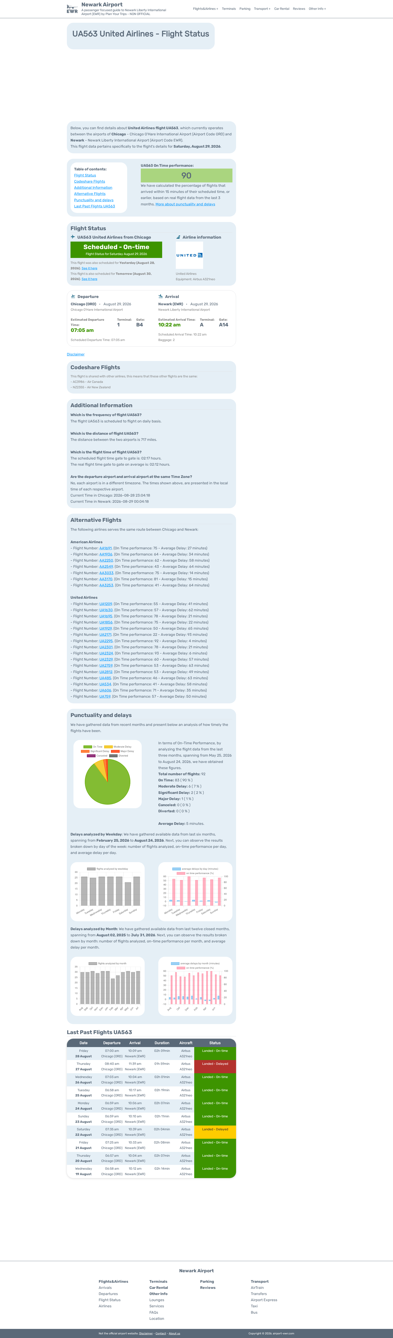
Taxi (254, 1306)
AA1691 (105, 548)
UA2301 (106, 647)
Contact (161, 1333)
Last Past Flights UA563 (94, 206)
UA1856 (106, 622)
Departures (108, 1294)
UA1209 (105, 604)
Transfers (259, 1294)
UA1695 (105, 616)
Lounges (156, 1300)
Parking (244, 9)
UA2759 (105, 665)
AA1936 (105, 554)
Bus (254, 1312)
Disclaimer (146, 1333)
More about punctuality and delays (185, 204)
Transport (260, 1281)
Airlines (105, 1306)
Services (156, 1306)
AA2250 (106, 560)
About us (174, 1333)
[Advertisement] (196, 85)
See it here (89, 268)
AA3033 (106, 573)
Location (156, 1318)
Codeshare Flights (89, 181)
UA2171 (105, 634)
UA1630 (106, 610)
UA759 (104, 696)
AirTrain (257, 1287)
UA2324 (106, 653)
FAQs (153, 1312)
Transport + (262, 9)
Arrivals (105, 1287)
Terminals (229, 9)
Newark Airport (102, 4)
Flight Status (85, 175)
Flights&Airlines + (205, 9)
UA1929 (105, 628)
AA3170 (105, 579)
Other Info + (317, 9)
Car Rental (281, 9)
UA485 (105, 678)
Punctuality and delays (93, 200)
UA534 (105, 684)
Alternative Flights (90, 194)
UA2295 (106, 641)
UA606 (105, 690)
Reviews (299, 9)
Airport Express (264, 1300)
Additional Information (93, 187)
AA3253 (106, 585)
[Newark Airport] (72, 9)
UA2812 (105, 672)
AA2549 (106, 566)
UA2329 (106, 659)
